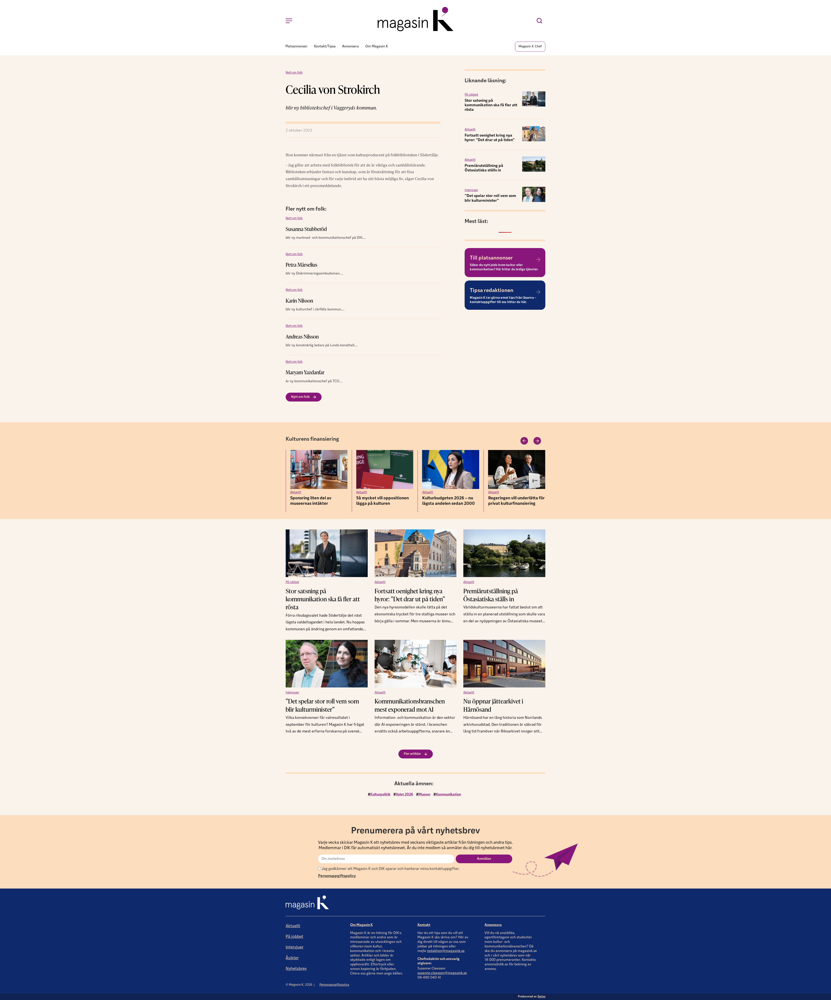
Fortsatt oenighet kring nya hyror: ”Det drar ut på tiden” (410, 590)
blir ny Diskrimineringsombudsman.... (314, 269)
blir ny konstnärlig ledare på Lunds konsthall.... (322, 341)
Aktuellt (470, 125)
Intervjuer (471, 186)
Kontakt (423, 921)
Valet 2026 (404, 790)
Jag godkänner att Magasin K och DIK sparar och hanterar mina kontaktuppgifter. (390, 864)
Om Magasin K (361, 921)
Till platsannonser (491, 253)
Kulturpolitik (380, 790)
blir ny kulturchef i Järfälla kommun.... (315, 305)
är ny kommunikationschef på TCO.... (314, 377)
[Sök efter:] (540, 20)
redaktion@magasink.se (446, 946)
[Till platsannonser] (538, 255)
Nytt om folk (294, 68)
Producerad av (531, 992)
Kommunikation (448, 790)
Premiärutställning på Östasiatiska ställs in (490, 590)
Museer (424, 790)
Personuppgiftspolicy (337, 872)
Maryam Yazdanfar (305, 367)
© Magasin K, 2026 (299, 980)
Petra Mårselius (301, 260)
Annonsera (493, 921)
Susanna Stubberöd (306, 224)
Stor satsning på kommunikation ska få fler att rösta (491, 101)
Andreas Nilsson (302, 332)
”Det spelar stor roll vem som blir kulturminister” (322, 700)
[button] (524, 436)
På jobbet (471, 90)
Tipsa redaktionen (491, 286)
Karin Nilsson (299, 296)
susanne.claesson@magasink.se (442, 969)
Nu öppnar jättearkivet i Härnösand (493, 700)
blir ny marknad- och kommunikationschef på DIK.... (326, 233)
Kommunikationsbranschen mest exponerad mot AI (410, 700)
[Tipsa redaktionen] (538, 287)
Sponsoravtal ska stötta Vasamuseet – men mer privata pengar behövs (511, 499)
